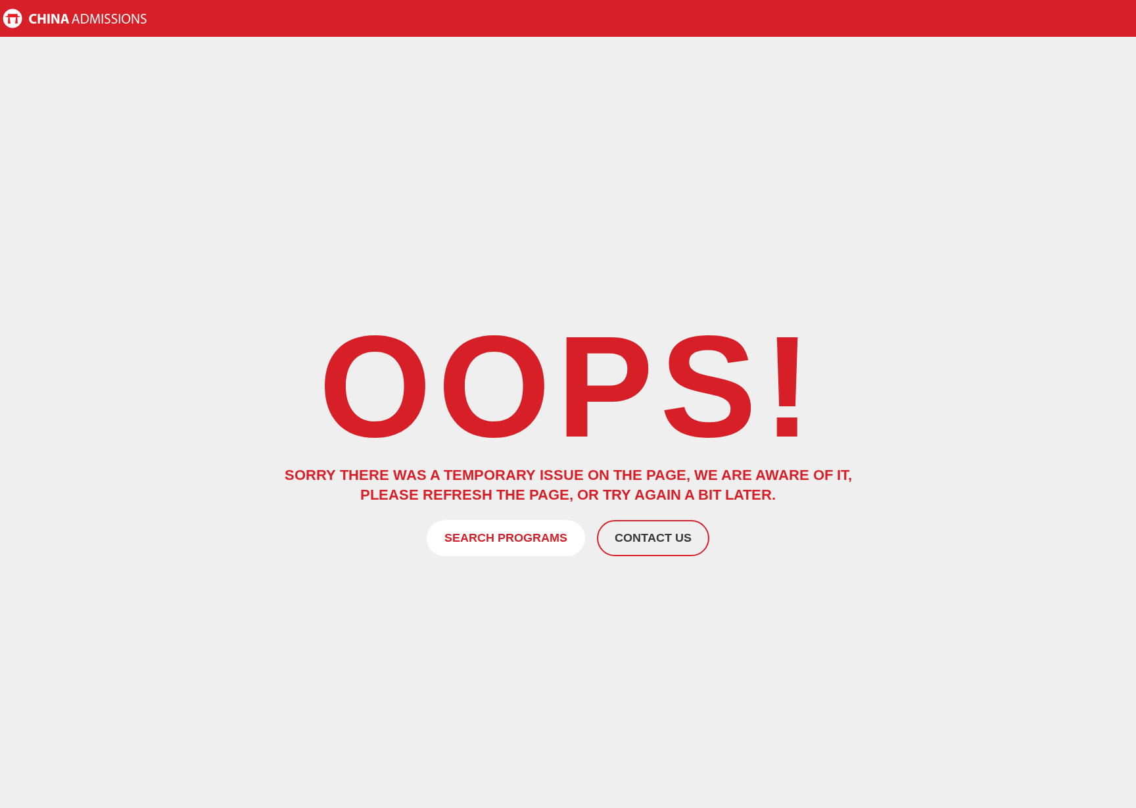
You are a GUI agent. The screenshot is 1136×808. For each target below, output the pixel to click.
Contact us (653, 537)
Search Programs (505, 537)
